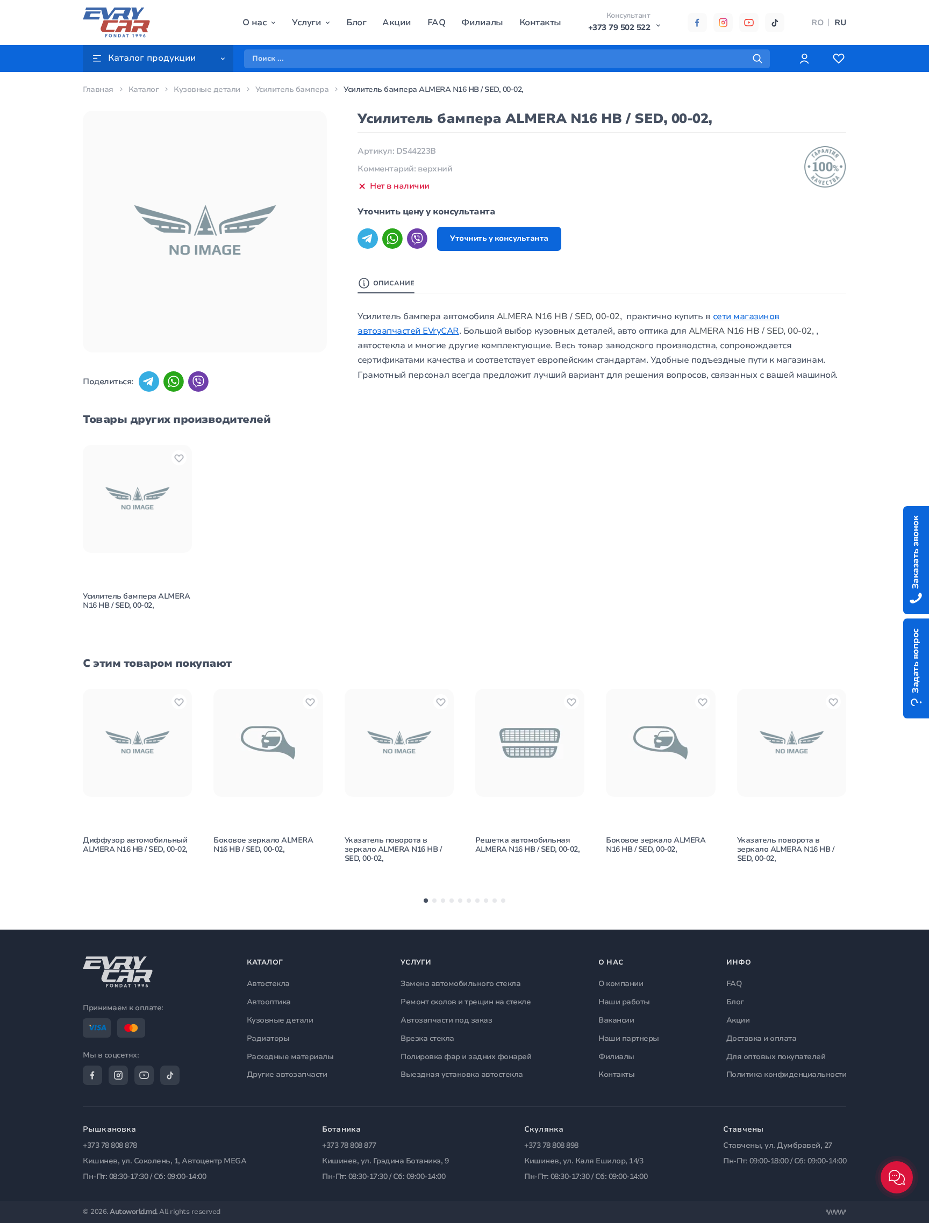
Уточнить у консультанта (499, 238)
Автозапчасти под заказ (446, 1020)
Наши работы (624, 1002)
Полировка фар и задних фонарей (466, 1057)
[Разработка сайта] (836, 1212)
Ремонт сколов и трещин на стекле (466, 1002)
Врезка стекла (427, 1038)
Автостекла (268, 984)
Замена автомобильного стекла (460, 984)
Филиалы (482, 22)
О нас (254, 22)
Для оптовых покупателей (776, 1057)
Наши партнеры (628, 1038)
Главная (98, 89)
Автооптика (269, 1002)
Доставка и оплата (761, 1038)
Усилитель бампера (292, 89)
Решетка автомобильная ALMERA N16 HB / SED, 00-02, (527, 844)
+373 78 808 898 (551, 1145)
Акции (396, 22)
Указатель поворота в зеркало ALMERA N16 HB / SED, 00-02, (393, 849)
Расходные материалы (290, 1057)
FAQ (436, 22)
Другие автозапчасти (287, 1074)
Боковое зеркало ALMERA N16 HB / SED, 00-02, (263, 844)
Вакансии (616, 1020)
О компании (620, 984)
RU (840, 22)
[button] (426, 900)
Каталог (143, 89)
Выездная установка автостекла (462, 1074)
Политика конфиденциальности (786, 1074)
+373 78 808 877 (349, 1145)
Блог (356, 22)
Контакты (540, 22)
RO (817, 22)
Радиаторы (268, 1038)
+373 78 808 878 (110, 1145)
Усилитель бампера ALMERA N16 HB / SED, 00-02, (136, 600)
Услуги (306, 22)
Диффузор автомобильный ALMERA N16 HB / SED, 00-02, (135, 844)
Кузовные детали (207, 89)
